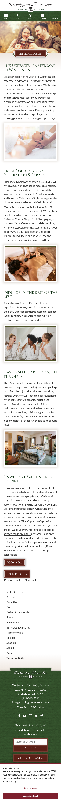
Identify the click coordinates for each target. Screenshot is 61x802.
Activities (11, 602)
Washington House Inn (30, 6)
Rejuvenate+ (40, 387)
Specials (11, 642)
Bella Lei (8, 311)
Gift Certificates (30, 758)
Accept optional (30, 796)
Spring (10, 647)
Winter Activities (16, 658)
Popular (11, 597)
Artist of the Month (17, 612)
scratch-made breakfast (17, 533)
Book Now (14, 562)
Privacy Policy (36, 706)
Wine (9, 653)
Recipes (10, 637)
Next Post (30, 580)
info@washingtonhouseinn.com (30, 702)
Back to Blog (17, 574)
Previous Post (12, 580)
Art (8, 607)
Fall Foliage (12, 622)
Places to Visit (14, 632)
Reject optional (30, 788)
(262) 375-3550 (30, 698)
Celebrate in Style (29, 198)
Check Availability (30, 53)
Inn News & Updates (18, 627)
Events (10, 617)
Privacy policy (9, 781)
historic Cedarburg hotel (22, 492)
